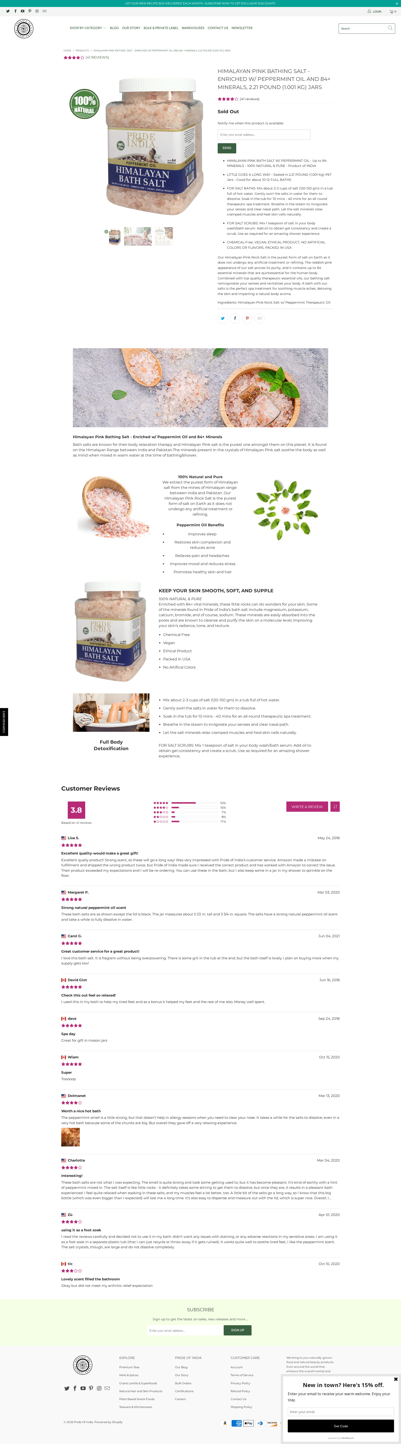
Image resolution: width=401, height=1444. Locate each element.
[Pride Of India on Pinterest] (30, 11)
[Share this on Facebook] (235, 319)
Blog (114, 28)
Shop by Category (86, 28)
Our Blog (181, 1367)
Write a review (307, 807)
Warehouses (193, 28)
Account (237, 1367)
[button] (335, 806)
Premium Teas (129, 1367)
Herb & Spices (128, 1375)
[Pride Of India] (34, 28)
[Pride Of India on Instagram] (37, 11)
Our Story (131, 28)
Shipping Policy (241, 1407)
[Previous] (71, 143)
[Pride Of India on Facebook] (15, 11)
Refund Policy (240, 1391)
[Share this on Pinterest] (247, 319)
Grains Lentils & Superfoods (138, 1383)
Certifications (184, 1391)
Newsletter (242, 28)
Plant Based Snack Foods (137, 1399)
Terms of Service (242, 1375)
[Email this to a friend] (260, 319)
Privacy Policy (240, 1383)
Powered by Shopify (108, 1422)
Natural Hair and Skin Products (140, 1391)
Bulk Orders (183, 1383)
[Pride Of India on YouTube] (22, 11)
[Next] (205, 143)
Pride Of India (83, 1422)
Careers (180, 1399)
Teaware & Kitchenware (135, 1407)
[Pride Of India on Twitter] (8, 11)
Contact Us (218, 28)
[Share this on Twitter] (223, 319)
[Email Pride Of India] (44, 11)
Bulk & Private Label (161, 28)
